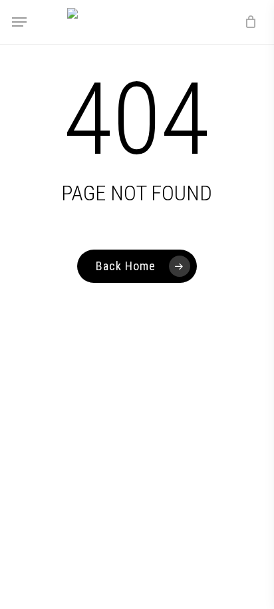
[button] (19, 22)
